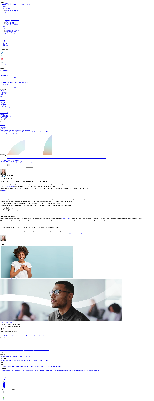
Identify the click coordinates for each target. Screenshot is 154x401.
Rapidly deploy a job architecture (11, 21)
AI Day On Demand (20, 158)
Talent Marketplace (16, 339)
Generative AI (3, 127)
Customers (2, 130)
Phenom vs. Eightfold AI (56, 366)
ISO (4, 40)
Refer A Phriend (49, 131)
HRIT (1, 97)
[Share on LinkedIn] (4, 177)
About (6, 130)
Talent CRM (25, 339)
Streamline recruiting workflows (11, 11)
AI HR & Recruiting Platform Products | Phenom (22, 4)
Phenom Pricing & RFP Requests (6, 4)
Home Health (3, 101)
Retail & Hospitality (4, 115)
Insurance (2, 114)
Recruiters (2, 91)
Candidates (2, 90)
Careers (12, 130)
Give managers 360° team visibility (12, 24)
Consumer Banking (4, 112)
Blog (11, 156)
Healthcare (2, 100)
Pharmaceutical (3, 105)
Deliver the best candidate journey (11, 10)
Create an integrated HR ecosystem (12, 30)
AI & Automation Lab (44, 156)
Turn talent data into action (10, 32)
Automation (2, 128)
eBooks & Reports (27, 156)
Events (23, 156)
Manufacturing (3, 104)
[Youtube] (4, 385)
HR (1, 96)
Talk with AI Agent (52, 156)
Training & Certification (38, 131)
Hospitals (2, 103)
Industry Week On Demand (91, 158)
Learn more (3, 154)
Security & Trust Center (22, 130)
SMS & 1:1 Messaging (36, 339)
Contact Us (29, 130)
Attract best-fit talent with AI (10, 31)
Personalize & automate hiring (11, 33)
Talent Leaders (3, 93)
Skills (1, 122)
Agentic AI (2, 126)
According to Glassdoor (65, 218)
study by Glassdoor (10, 186)
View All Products (44, 339)
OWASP (5, 43)
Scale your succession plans (10, 23)
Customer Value (31, 131)
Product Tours (13, 158)
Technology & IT (3, 106)
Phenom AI (41, 335)
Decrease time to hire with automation (12, 13)
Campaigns (30, 339)
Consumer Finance (4, 113)
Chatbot (21, 339)
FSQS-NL (6, 44)
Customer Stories (15, 156)
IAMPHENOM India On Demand (51, 158)
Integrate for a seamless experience (11, 34)
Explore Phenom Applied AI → (6, 3)
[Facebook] (4, 380)
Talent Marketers (3, 92)
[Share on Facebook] (2, 177)
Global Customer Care (24, 131)
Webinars (20, 156)
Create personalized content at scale (12, 12)
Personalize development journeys (11, 22)
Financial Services (3, 110)
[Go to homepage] (77, 1)
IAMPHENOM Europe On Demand (65, 158)
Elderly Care (2, 102)
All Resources (7, 156)
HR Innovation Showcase (40, 158)
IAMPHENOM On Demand (29, 158)
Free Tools (33, 156)
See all (1, 47)
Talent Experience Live (101, 158)
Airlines (1, 108)
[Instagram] (4, 387)
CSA (5, 42)
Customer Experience (4, 131)
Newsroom (9, 130)
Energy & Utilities (3, 117)
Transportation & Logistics (5, 107)
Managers (2, 94)
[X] (5, 381)
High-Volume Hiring (4, 120)
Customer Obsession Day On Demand (79, 158)
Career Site (10, 339)
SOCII (5, 41)
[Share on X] (1, 177)
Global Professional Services (14, 131)
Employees (2, 95)
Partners (44, 131)
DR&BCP (6, 45)
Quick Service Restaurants (5, 116)
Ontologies (2, 125)
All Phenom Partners (4, 64)
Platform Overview (4, 335)
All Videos (9, 158)
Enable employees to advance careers (12, 20)
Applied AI (2, 123)
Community (37, 156)
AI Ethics (16, 130)
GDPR (5, 39)
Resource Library (3, 166)
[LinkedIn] (4, 383)
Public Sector (3, 118)
